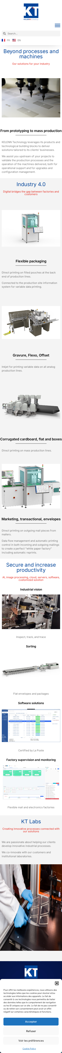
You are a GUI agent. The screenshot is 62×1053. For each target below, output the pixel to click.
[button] (57, 983)
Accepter (31, 1021)
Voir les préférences (31, 1040)
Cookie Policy (29, 1048)
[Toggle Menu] (57, 25)
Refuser (31, 1031)
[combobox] (31, 33)
